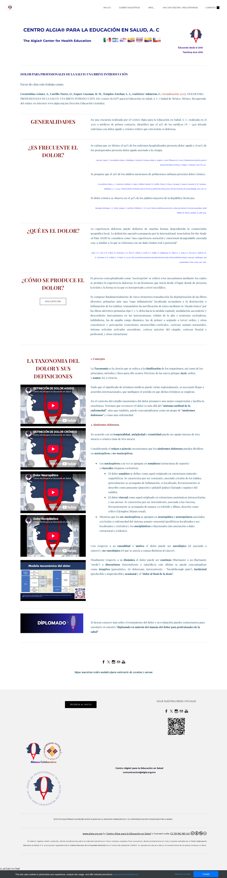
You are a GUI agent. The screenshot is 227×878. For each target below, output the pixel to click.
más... (151, 7)
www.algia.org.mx (92, 833)
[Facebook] (103, 662)
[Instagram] (113, 662)
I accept (206, 874)
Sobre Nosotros (129, 7)
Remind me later (183, 874)
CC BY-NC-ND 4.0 (180, 833)
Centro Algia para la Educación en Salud (128, 833)
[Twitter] (108, 662)
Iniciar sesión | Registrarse (180, 7)
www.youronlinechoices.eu (126, 874)
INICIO (107, 7)
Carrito (212, 7)
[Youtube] (123, 662)
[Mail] (118, 662)
